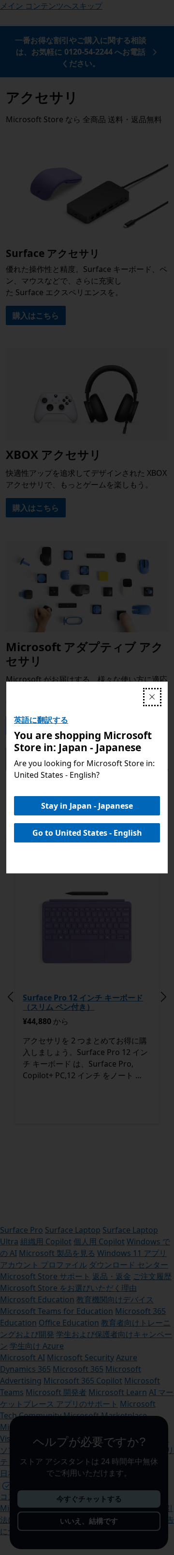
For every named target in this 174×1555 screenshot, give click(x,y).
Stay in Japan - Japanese (87, 805)
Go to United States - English (87, 832)
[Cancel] (152, 697)
